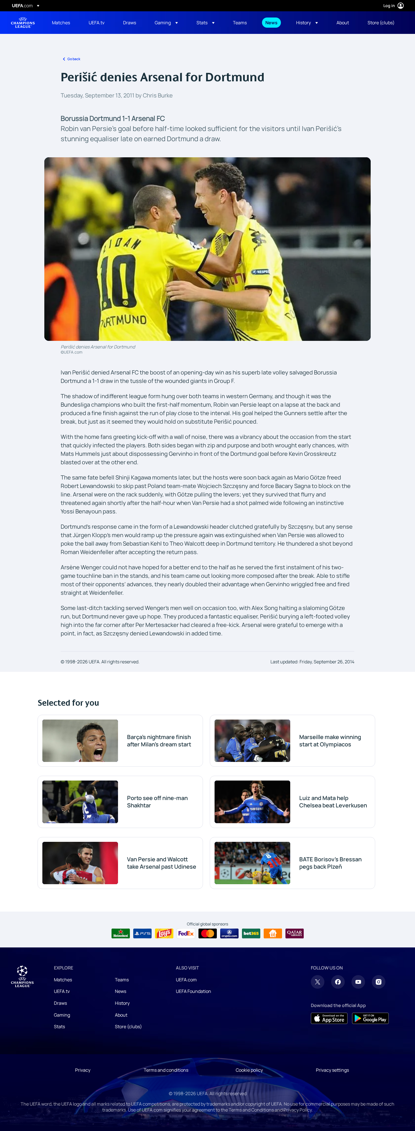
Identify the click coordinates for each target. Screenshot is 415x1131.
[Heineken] (121, 934)
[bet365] (251, 934)
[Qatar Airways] (294, 934)
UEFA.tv (62, 991)
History (122, 1003)
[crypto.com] (229, 934)
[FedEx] (186, 934)
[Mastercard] (207, 934)
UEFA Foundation (193, 991)
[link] (61, 22)
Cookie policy (249, 1070)
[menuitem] (63, 22)
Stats (59, 1026)
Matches (63, 980)
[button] (166, 22)
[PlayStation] (142, 934)
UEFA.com (186, 980)
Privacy (82, 1070)
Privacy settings (332, 1070)
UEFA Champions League (23, 22)
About (121, 1015)
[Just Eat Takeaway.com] (273, 934)
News (120, 991)
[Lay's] (164, 934)
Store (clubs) (128, 1026)
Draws (60, 1003)
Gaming (62, 1015)
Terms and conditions (166, 1070)
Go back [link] (73, 58)
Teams (122, 980)
